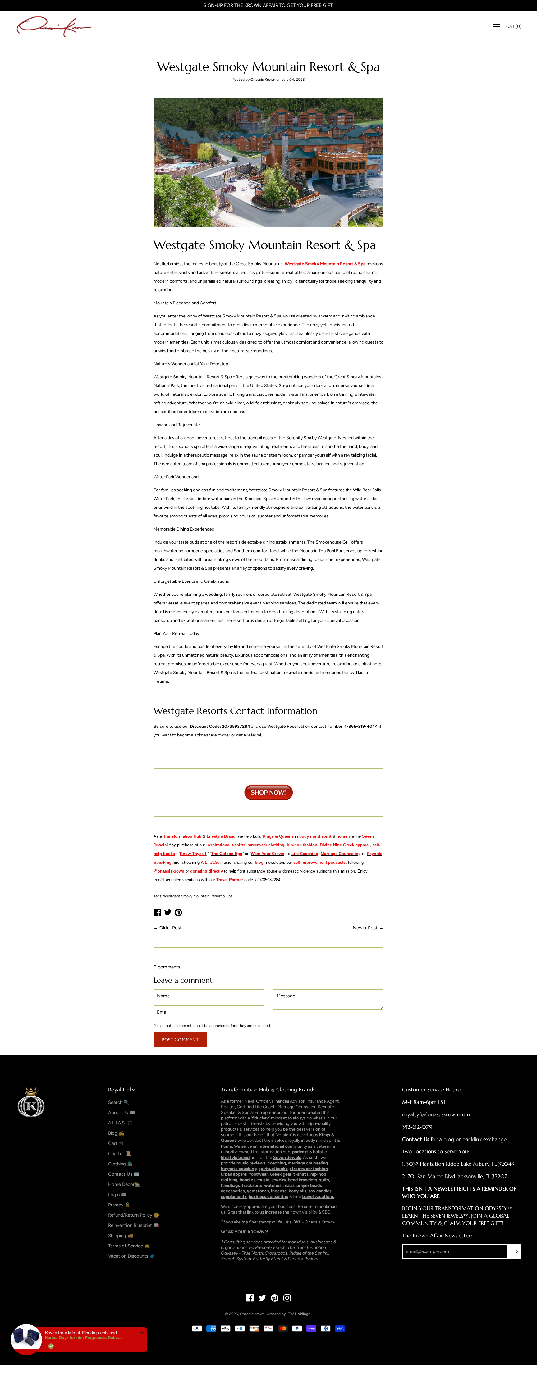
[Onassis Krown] (54, 26)
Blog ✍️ (116, 1133)
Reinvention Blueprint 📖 (133, 1225)
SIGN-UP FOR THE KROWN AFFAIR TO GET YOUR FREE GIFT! (269, 5)
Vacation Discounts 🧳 (131, 1256)
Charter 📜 (119, 1153)
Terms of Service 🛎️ (129, 1246)
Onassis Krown (252, 1314)
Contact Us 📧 (124, 1174)
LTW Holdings (298, 1314)
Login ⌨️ (117, 1194)
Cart (513, 26)
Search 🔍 (119, 1102)
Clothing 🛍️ (120, 1164)
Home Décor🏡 (124, 1184)
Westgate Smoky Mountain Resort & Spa (197, 896)
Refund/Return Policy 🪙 (133, 1215)
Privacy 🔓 (119, 1205)
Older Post (170, 928)
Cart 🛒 (116, 1143)
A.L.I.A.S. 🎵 (120, 1123)
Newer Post (365, 928)
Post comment (180, 1039)
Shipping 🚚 (120, 1235)
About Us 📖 (121, 1112)
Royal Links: (121, 1089)
